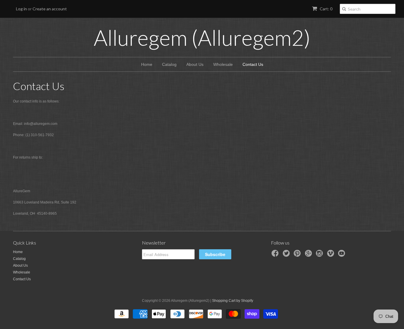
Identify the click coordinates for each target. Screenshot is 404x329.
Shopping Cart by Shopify (232, 301)
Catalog (169, 64)
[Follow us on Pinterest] (298, 255)
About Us (194, 64)
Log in (21, 8)
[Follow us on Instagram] (320, 255)
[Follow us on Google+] (309, 255)
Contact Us (253, 64)
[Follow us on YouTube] (342, 255)
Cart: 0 (325, 8)
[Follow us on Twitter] (287, 255)
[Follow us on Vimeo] (331, 255)
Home (146, 64)
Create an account (50, 8)
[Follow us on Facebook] (276, 255)
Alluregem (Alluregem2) (202, 37)
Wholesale (223, 64)
